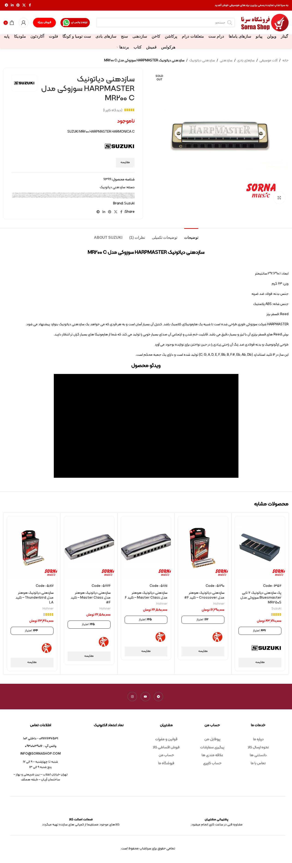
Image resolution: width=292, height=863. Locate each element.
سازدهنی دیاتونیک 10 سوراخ (17, 194)
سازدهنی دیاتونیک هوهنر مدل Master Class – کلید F (146, 595)
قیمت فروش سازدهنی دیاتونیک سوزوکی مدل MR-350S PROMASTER (112, 197)
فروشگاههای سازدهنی (132, 196)
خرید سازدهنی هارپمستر (100, 194)
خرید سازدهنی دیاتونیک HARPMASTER (19, 193)
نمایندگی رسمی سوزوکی (14, 197)
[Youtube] (145, 697)
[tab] (191, 235)
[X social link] (24, 5)
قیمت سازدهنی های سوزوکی (47, 196)
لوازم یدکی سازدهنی (55, 197)
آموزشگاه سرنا (117, 193)
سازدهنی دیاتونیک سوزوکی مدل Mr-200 (100, 195)
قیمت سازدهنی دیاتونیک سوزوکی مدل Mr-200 (79, 196)
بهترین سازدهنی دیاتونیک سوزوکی (85, 193)
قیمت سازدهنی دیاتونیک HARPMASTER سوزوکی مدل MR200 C (90, 196)
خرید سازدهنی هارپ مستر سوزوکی (107, 194)
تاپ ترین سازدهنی (67, 193)
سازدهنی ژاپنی (94, 195)
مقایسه (125, 162)
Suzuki (129, 203)
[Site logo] (265, 22)
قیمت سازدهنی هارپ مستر (72, 196)
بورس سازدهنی (70, 193)
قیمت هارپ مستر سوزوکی (68, 197)
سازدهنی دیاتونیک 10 (22, 194)
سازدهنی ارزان (30, 194)
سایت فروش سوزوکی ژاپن (48, 195)
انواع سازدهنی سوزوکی (105, 193)
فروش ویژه (44, 22)
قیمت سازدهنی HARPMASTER (123, 196)
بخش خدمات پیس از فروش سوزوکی (96, 193)
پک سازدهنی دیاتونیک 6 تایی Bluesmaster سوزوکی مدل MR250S (260, 597)
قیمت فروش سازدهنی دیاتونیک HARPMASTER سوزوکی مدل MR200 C (126, 197)
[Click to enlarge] (279, 197)
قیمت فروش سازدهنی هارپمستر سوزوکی (80, 197)
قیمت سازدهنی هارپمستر (59, 196)
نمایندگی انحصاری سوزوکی (38, 197)
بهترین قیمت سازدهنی (75, 193)
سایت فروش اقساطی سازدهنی (58, 195)
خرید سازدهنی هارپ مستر (113, 194)
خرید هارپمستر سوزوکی (89, 194)
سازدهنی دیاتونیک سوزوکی (106, 195)
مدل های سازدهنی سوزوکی (46, 197)
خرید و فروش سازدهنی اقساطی (80, 194)
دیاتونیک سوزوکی (61, 194)
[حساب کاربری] (23, 22)
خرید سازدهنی (35, 193)
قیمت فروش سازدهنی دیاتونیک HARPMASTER (26, 196)
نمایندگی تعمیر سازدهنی (18, 197)
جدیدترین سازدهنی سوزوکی (45, 193)
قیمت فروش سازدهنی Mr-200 (34, 196)
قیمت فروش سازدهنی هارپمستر (88, 197)
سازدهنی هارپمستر (73, 195)
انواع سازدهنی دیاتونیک (109, 193)
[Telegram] (158, 697)
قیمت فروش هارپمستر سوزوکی (74, 197)
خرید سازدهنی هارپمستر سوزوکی (95, 194)
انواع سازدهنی (114, 193)
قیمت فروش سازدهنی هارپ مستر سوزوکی (95, 197)
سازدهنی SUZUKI (34, 194)
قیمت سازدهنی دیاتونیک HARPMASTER (110, 196)
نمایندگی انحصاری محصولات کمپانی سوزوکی (25, 197)
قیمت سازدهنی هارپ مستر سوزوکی (65, 196)
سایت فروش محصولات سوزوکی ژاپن (42, 195)
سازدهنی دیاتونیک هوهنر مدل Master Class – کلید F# (91, 597)
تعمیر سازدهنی (63, 193)
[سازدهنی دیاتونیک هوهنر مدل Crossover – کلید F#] (203, 548)
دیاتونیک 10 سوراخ (69, 194)
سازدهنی (226, 60)
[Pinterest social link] (18, 5)
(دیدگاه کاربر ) (112, 110)
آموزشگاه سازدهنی (121, 193)
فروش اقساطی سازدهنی (22, 195)
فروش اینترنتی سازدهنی (17, 195)
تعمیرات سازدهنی (60, 193)
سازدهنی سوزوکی (91, 195)
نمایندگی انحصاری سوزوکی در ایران (33, 197)
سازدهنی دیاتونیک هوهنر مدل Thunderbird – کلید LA (34, 597)
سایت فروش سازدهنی (53, 195)
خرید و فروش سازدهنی (85, 194)
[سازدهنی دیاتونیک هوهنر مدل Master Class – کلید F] (146, 548)
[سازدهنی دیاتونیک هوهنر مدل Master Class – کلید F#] (89, 548)
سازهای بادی (246, 60)
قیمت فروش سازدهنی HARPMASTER (40, 196)
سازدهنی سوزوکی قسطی (87, 195)
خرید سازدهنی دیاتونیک (25, 193)
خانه (285, 60)
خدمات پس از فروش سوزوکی (39, 193)
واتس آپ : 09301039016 (40, 746)
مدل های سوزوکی (42, 197)
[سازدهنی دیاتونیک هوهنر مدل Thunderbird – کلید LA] (32, 548)
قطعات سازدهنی (128, 196)
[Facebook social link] (30, 5)
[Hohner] (217, 637)
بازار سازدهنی (101, 193)
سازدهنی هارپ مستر (83, 195)
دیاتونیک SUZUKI (65, 194)
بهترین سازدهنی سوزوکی (80, 193)
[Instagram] (132, 697)
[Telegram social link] (6, 5)
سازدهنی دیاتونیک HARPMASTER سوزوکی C (125, 195)
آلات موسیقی (268, 60)
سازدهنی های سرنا (63, 195)
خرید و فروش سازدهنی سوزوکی (74, 194)
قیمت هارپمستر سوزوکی (63, 197)
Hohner (218, 603)
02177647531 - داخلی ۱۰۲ (40, 738)
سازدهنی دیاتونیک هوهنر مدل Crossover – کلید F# (204, 595)
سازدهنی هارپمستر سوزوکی (67, 195)
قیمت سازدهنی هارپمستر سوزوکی (53, 196)
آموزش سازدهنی (124, 193)
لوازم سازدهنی (59, 197)
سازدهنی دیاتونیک (202, 60)
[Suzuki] (266, 648)
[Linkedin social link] (12, 5)
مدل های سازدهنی (51, 197)
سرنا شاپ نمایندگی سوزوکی (36, 195)
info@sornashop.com (40, 753)
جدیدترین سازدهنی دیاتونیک (51, 193)
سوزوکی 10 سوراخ (32, 195)
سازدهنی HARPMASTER (47, 194)
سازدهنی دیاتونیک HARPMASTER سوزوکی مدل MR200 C (115, 195)
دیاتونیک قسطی (57, 194)
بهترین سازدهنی (91, 193)
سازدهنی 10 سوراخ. (52, 194)
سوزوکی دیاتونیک (29, 195)
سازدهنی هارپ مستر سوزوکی (78, 195)
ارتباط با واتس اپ (79, 22)
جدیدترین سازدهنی (56, 193)
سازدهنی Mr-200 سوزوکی (38, 194)
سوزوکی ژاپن (26, 195)
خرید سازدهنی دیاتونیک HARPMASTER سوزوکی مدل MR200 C (122, 194)
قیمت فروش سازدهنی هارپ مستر (102, 197)
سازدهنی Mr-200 (43, 194)
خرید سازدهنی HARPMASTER (31, 193)
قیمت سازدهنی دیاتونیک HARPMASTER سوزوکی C (101, 196)
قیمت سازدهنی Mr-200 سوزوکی (117, 196)
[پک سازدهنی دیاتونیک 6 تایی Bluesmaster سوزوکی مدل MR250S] (260, 548)
